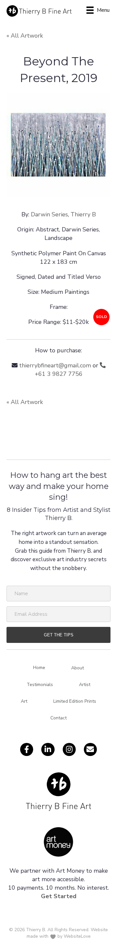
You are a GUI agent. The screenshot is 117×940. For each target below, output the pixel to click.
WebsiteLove (77, 936)
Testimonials (40, 684)
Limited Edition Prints (74, 701)
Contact (58, 718)
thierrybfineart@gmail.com (55, 365)
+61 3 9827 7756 (59, 374)
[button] (58, 635)
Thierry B (83, 214)
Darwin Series (49, 214)
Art (24, 701)
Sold (101, 316)
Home (39, 667)
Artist (84, 684)
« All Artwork (24, 36)
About (77, 668)
